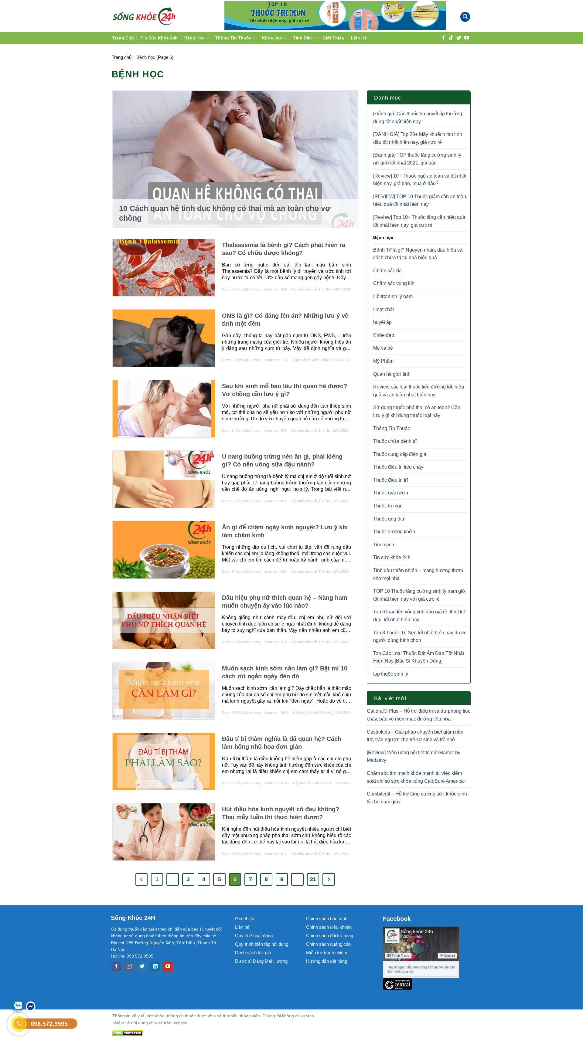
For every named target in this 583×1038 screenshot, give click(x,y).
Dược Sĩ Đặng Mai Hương (241, 289)
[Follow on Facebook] (443, 37)
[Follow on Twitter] (458, 37)
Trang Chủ (123, 38)
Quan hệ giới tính (392, 374)
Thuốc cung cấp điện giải (400, 454)
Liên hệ (242, 927)
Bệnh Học (194, 38)
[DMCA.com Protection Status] (218, 1033)
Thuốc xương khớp (394, 531)
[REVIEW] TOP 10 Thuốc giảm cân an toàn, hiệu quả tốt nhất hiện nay (420, 200)
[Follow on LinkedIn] (155, 967)
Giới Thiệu (333, 38)
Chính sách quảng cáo (328, 944)
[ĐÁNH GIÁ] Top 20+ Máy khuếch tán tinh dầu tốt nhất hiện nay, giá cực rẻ (417, 138)
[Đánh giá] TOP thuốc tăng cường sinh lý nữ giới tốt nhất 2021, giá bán (417, 158)
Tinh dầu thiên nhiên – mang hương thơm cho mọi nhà (418, 574)
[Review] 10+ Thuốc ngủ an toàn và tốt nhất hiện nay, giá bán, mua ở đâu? (419, 179)
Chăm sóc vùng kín (393, 283)
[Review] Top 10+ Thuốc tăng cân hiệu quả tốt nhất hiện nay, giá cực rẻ (419, 221)
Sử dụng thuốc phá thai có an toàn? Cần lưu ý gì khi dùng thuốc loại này (416, 411)
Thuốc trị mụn (388, 505)
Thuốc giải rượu (390, 492)
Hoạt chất (383, 309)
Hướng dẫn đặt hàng (326, 961)
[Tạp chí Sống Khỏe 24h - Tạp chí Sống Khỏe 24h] (144, 16)
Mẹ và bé (383, 348)
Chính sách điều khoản (329, 927)
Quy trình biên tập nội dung (261, 944)
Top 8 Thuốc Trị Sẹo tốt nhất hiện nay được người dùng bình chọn (419, 636)
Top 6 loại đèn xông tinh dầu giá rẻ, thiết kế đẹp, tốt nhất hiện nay (419, 615)
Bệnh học (383, 237)
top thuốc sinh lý (390, 674)
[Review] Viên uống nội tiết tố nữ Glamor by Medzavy (413, 756)
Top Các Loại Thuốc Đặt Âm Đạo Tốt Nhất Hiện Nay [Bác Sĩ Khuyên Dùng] (418, 657)
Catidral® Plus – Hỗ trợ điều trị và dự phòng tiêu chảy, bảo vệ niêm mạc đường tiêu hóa (419, 714)
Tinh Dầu (302, 38)
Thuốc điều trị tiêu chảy (398, 467)
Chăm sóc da (387, 270)
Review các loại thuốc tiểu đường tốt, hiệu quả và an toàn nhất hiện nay (418, 390)
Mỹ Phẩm (383, 361)
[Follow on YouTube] (466, 37)
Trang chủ (121, 57)
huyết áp (382, 322)
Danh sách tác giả (253, 952)
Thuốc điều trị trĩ (390, 480)
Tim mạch (383, 544)
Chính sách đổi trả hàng (329, 935)
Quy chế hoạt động (254, 935)
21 (313, 879)
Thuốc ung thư (389, 518)
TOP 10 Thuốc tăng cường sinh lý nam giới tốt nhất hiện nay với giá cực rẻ (420, 595)
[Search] (465, 17)
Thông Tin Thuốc (233, 38)
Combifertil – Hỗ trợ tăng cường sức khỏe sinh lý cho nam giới (417, 797)
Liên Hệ (359, 38)
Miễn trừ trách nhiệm (326, 952)
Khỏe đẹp (272, 38)
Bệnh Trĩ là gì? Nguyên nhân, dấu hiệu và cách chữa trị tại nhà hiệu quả (417, 253)
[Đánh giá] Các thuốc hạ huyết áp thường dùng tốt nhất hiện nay (417, 117)
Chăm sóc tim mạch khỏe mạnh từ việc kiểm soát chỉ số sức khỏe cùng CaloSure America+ (416, 777)
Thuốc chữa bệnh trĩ (395, 441)
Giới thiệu (244, 918)
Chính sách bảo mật (326, 918)
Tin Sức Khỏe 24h (159, 38)
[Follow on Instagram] (129, 967)
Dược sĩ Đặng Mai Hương (261, 961)
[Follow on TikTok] (451, 37)
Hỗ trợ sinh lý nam (393, 296)
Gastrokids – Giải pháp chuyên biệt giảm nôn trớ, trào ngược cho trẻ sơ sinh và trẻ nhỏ (415, 735)
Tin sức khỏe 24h (392, 557)
